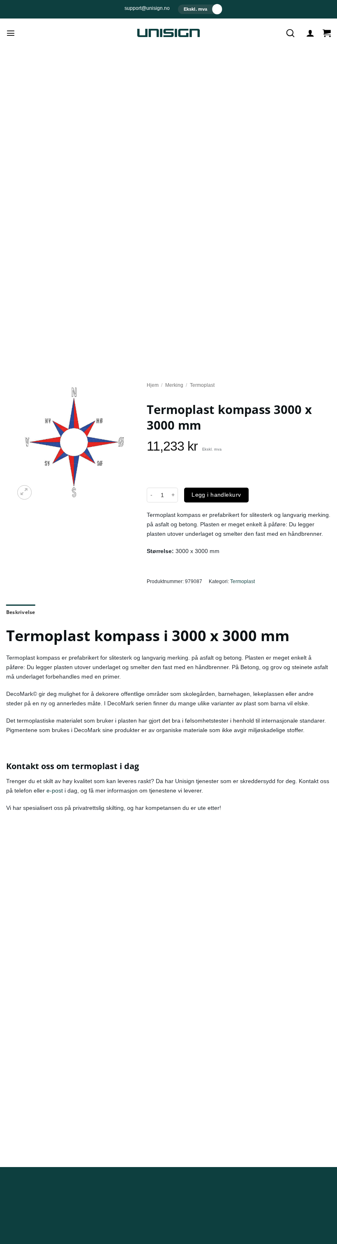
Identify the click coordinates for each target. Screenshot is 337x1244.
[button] (10, 32)
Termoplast (202, 385)
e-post (54, 790)
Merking (174, 385)
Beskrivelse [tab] (20, 612)
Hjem (153, 385)
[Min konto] (310, 33)
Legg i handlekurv (216, 494)
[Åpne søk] (290, 33)
